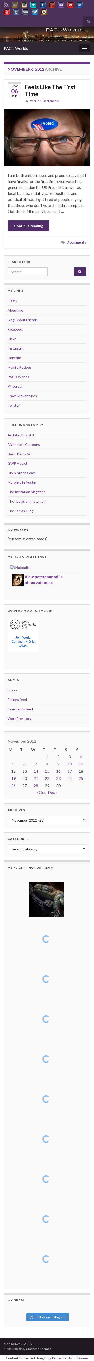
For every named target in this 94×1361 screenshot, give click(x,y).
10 (69, 763)
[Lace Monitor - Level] (46, 1019)
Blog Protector (55, 1358)
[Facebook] (43, 4)
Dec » (53, 792)
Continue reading (28, 226)
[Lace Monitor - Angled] (46, 979)
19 (13, 778)
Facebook (15, 329)
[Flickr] (61, 4)
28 (36, 785)
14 (36, 771)
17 (69, 771)
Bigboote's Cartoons (24, 444)
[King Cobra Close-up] (46, 1059)
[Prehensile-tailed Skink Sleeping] (46, 899)
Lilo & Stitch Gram (22, 473)
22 (47, 778)
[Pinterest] (70, 4)
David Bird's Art (20, 454)
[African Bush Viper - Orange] (46, 1179)
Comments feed (20, 709)
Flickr (12, 339)
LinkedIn (14, 358)
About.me (15, 310)
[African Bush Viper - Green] (46, 1219)
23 (58, 778)
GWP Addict (17, 463)
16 (58, 771)
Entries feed (17, 699)
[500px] (25, 11)
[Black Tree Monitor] (46, 939)
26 (13, 785)
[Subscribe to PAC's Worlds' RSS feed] (6, 4)
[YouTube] (7, 11)
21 (36, 778)
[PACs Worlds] (15, 4)
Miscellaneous (50, 101)
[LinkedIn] (80, 4)
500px (12, 301)
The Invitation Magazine (27, 492)
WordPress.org (19, 718)
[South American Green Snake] (46, 1099)
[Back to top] (82, 1350)
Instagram (16, 348)
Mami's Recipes (20, 367)
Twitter (14, 405)
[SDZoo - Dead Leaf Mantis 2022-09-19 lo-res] (46, 1259)
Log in (12, 690)
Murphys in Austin (22, 482)
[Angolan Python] (46, 1139)
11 (81, 763)
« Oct (41, 792)
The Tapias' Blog (20, 511)
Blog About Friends (23, 320)
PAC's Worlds (16, 48)
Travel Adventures (22, 396)
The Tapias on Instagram (27, 501)
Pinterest (15, 386)
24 (69, 778)
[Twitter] (33, 4)
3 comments (76, 242)
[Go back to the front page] (47, 34)
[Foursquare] (35, 11)
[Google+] (52, 4)
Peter (32, 101)
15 (47, 771)
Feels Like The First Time (50, 90)
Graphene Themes (38, 1349)
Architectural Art (21, 435)
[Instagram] (24, 4)
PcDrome (80, 1358)
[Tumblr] (16, 11)
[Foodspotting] (44, 11)
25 (81, 778)
